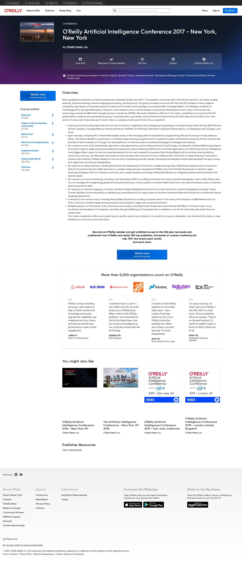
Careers (7, 499)
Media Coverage (11, 508)
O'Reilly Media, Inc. (204, 63)
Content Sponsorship (14, 525)
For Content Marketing (92, 3)
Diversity (7, 521)
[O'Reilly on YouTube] (21, 474)
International (69, 489)
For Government (32, 3)
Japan (64, 499)
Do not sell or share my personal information (23, 545)
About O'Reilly (11, 489)
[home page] (13, 10)
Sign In (216, 10)
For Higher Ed (52, 3)
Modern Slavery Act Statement (70, 554)
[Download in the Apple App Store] (133, 506)
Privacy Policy (43, 503)
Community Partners (13, 512)
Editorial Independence (44, 554)
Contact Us (41, 495)
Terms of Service (10, 554)
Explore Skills (33, 10)
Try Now (229, 10)
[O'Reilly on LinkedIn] (16, 474)
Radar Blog (65, 10)
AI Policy (40, 508)
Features (49, 10)
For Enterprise (13, 3)
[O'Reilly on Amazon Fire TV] (197, 506)
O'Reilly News (10, 503)
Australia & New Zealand (74, 495)
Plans (204, 10)
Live (78, 10)
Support (41, 489)
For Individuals (69, 3)
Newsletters (42, 499)
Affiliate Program (12, 516)
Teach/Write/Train (12, 495)
